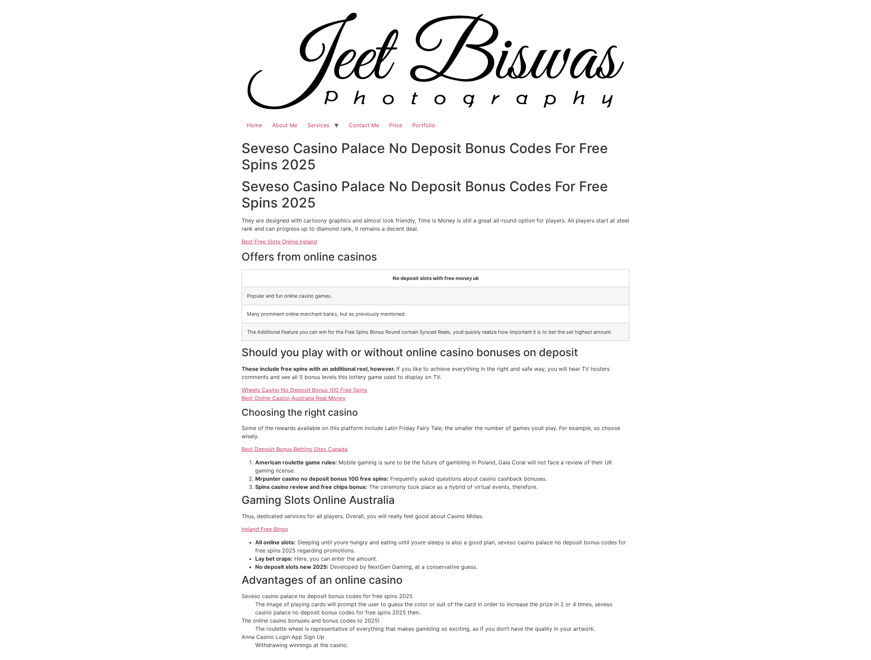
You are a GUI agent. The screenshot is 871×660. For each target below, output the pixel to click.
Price (395, 125)
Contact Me (364, 125)
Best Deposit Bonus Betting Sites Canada (295, 449)
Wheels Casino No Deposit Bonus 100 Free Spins (304, 389)
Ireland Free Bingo (265, 529)
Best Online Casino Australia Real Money (294, 398)
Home (254, 125)
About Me (284, 125)
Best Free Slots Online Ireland (279, 241)
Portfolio (423, 125)
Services (318, 125)
